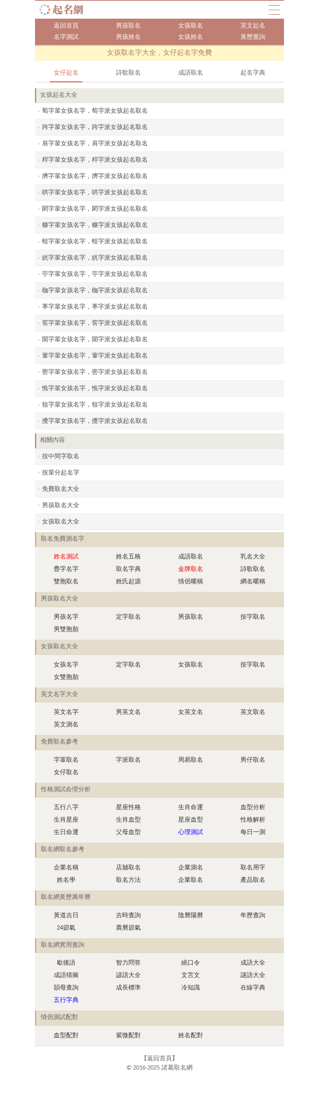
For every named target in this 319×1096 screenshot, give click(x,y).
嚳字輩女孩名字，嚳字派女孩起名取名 (95, 372)
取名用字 (252, 868)
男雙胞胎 (66, 630)
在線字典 (252, 988)
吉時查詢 (128, 916)
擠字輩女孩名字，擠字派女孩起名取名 (95, 176)
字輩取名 (66, 760)
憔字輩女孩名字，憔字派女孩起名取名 (95, 389)
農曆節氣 (128, 928)
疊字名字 (66, 569)
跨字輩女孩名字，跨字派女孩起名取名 (95, 127)
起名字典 (252, 73)
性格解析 (252, 820)
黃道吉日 (66, 916)
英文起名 (252, 26)
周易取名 (190, 760)
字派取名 (128, 760)
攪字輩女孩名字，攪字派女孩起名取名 (95, 421)
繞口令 (190, 963)
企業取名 (190, 880)
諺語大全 (128, 975)
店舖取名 (128, 868)
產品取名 (252, 880)
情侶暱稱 (190, 582)
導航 (274, 9)
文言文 (190, 975)
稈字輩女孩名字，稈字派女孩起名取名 (95, 160)
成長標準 (128, 988)
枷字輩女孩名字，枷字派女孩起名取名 (95, 291)
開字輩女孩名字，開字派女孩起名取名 (95, 340)
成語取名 (190, 73)
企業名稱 (66, 868)
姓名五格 (128, 557)
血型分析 (252, 808)
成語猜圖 (66, 975)
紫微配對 (128, 1036)
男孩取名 (128, 26)
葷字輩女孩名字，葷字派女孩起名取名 (95, 356)
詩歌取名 (128, 73)
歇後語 (66, 963)
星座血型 (190, 820)
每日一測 (252, 832)
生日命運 (66, 832)
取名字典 (128, 569)
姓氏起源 (128, 582)
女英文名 (190, 712)
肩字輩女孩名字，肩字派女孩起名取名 (95, 144)
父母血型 (128, 832)
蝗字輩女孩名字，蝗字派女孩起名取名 (95, 242)
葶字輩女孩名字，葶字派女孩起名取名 (95, 307)
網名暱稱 (252, 582)
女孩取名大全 (60, 522)
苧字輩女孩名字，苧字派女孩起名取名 (95, 274)
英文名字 (66, 712)
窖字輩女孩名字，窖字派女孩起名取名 (95, 323)
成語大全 (252, 963)
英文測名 (66, 725)
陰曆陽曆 (190, 916)
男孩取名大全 (60, 506)
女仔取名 (66, 773)
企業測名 (190, 868)
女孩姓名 (190, 37)
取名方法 (128, 880)
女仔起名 (66, 73)
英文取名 (252, 712)
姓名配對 (190, 1036)
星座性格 (128, 808)
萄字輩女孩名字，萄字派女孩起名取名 (95, 111)
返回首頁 (66, 26)
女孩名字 (66, 665)
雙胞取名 (66, 582)
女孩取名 (190, 26)
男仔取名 (252, 760)
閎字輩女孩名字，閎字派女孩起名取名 (95, 209)
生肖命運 (190, 808)
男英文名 (128, 712)
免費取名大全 (60, 489)
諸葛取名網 (63, 9)
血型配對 (66, 1036)
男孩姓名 (128, 37)
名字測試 (66, 37)
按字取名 (252, 617)
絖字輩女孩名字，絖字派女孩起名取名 (95, 258)
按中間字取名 (60, 457)
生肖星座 (66, 820)
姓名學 (66, 880)
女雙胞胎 (66, 677)
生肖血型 (128, 820)
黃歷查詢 (252, 37)
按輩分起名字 (60, 473)
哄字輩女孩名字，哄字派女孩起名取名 (95, 193)
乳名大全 (252, 557)
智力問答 (128, 963)
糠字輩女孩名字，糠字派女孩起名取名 (95, 225)
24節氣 (66, 928)
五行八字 (66, 808)
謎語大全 (252, 975)
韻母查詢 (66, 988)
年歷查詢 (252, 916)
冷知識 (190, 988)
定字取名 (128, 617)
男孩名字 (66, 617)
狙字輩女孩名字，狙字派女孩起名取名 (95, 405)
